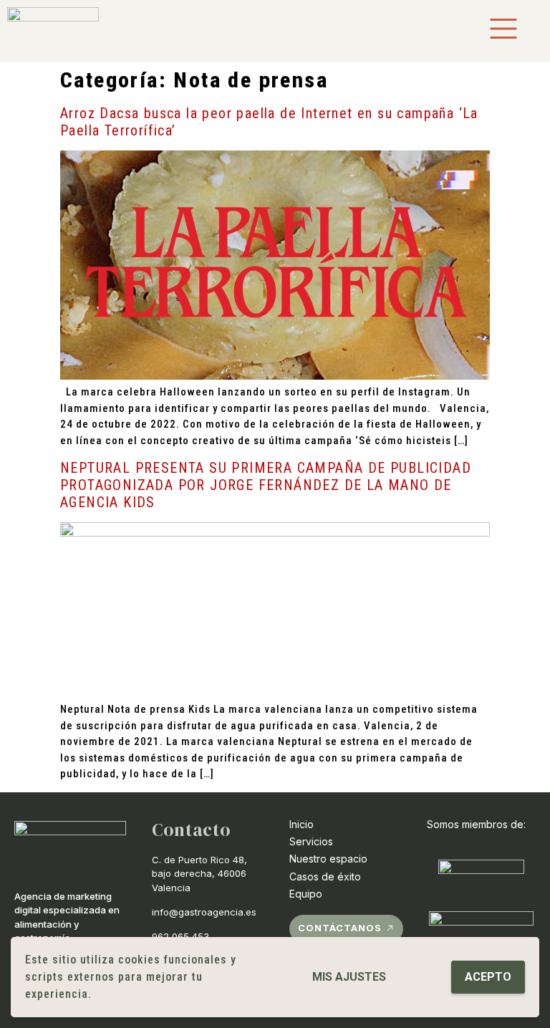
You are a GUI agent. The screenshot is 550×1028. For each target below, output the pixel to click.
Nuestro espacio (328, 858)
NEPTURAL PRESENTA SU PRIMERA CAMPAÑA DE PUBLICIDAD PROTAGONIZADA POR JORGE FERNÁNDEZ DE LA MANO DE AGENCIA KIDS (265, 485)
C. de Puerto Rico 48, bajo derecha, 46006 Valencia (199, 873)
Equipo (305, 894)
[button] (346, 929)
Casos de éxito (325, 876)
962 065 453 (180, 936)
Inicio (301, 824)
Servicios (311, 841)
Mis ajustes (349, 977)
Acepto (488, 977)
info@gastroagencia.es (204, 912)
